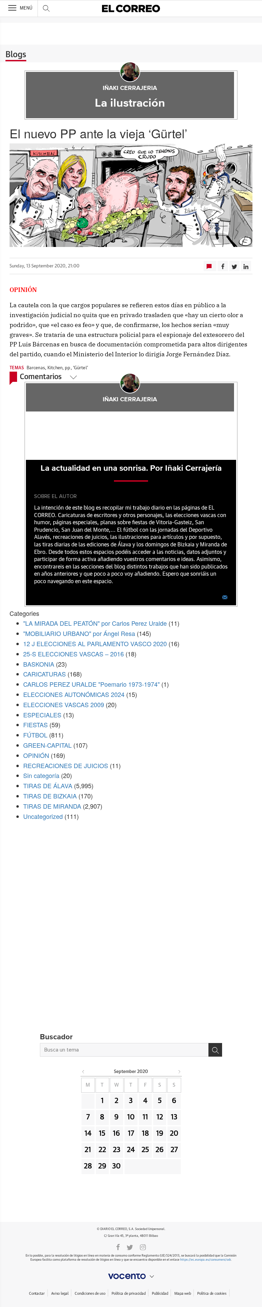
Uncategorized (43, 816)
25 (145, 1150)
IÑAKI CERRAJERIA (130, 88)
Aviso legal (60, 1293)
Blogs (15, 55)
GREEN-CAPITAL (47, 745)
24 (131, 1150)
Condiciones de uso (90, 1293)
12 (160, 1117)
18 (145, 1133)
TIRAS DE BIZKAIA (50, 795)
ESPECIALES (42, 714)
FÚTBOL (35, 734)
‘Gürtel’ (80, 368)
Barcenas (36, 368)
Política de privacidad (128, 1293)
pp (67, 368)
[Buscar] (215, 1050)
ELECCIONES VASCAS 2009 (63, 704)
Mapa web (182, 1293)
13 (174, 1117)
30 (116, 1166)
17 (131, 1133)
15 (102, 1133)
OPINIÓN (36, 755)
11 (145, 1117)
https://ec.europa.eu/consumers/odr (205, 1259)
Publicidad (160, 1293)
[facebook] (118, 1247)
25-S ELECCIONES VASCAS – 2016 (73, 653)
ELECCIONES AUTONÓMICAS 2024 (74, 694)
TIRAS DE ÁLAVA (47, 785)
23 (116, 1150)
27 (174, 1150)
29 (102, 1166)
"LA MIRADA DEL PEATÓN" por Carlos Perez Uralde (95, 623)
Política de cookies (212, 1293)
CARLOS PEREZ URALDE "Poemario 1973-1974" (91, 684)
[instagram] (143, 1247)
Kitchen (54, 368)
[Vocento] (131, 1276)
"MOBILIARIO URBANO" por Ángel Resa (79, 633)
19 (159, 1133)
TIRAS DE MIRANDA (52, 806)
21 (88, 1150)
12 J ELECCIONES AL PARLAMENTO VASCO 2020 (95, 643)
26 (160, 1150)
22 (102, 1150)
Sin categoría (41, 775)
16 (116, 1133)
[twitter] (130, 1247)
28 (88, 1166)
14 (88, 1133)
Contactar (36, 1293)
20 (174, 1133)
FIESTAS (35, 724)
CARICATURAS (44, 673)
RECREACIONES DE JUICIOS (65, 765)
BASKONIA (38, 663)
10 (131, 1117)
